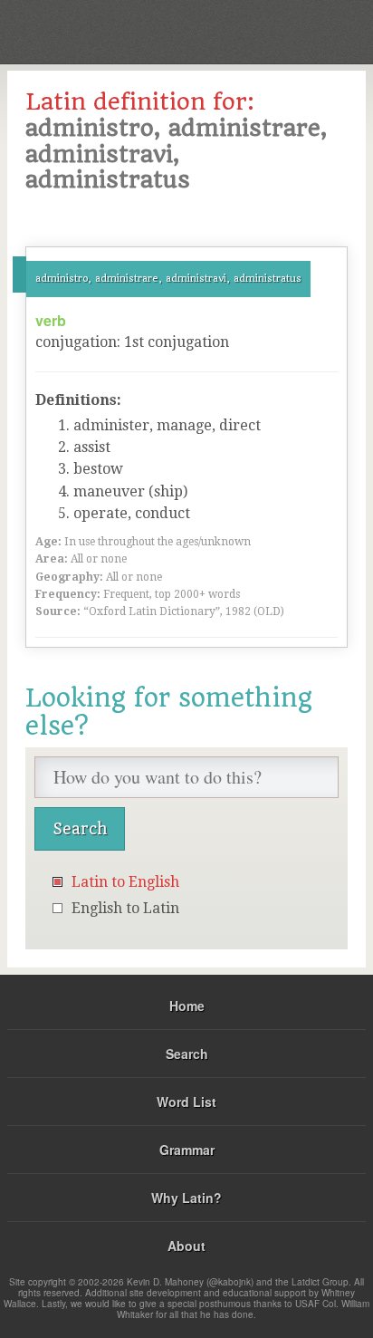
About (186, 1246)
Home (187, 1005)
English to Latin (125, 908)
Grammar (187, 1150)
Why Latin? (186, 1198)
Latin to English (125, 881)
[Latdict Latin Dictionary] (314, 30)
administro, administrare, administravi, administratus (168, 278)
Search (187, 1053)
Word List (186, 1102)
